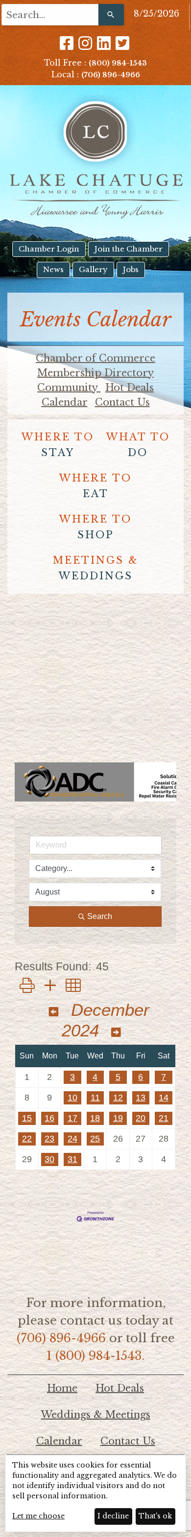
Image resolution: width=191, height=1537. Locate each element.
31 (72, 1159)
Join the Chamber (129, 248)
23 (49, 1139)
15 (27, 1118)
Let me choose (38, 1516)
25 (95, 1139)
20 (140, 1118)
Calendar (65, 402)
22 (27, 1139)
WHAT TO (138, 445)
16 (49, 1118)
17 (72, 1118)
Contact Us (122, 402)
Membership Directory (95, 373)
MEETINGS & (96, 568)
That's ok (155, 1516)
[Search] (111, 14)
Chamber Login (49, 248)
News (53, 269)
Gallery (93, 269)
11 (95, 1097)
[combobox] (49, 14)
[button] (27, 986)
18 (95, 1118)
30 (49, 1159)
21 (163, 1118)
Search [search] (99, 916)
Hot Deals (129, 387)
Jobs (131, 269)
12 (118, 1097)
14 (163, 1097)
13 (140, 1097)
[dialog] (95, 1493)
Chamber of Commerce (95, 358)
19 (118, 1118)
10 (72, 1097)
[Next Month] (116, 1033)
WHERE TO (58, 445)
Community (68, 387)
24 (72, 1139)
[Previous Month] (54, 1012)
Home (62, 1388)
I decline (113, 1516)
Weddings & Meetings (95, 1415)
